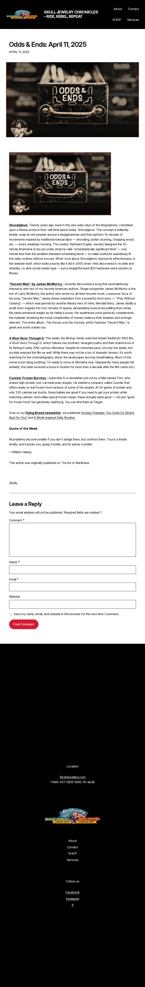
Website (14, 596)
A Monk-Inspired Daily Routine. (54, 417)
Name (14, 562)
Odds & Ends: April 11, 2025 (47, 44)
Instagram (72, 899)
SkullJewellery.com (72, 777)
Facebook (73, 892)
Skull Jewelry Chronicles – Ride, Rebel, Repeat (71, 14)
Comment (17, 520)
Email (14, 579)
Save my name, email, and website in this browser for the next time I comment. (66, 614)
